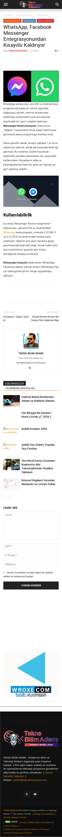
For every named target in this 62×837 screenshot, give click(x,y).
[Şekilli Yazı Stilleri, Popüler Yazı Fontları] (11, 448)
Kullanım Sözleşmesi (13, 832)
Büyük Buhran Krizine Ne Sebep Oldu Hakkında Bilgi (45, 318)
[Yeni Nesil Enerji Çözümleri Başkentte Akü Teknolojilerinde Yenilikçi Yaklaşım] (11, 464)
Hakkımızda (33, 822)
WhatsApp (9, 232)
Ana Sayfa (8, 15)
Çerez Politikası (31, 829)
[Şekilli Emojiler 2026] (11, 432)
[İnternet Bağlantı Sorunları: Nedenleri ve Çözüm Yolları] (11, 484)
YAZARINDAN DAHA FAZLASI (20, 388)
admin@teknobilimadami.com (30, 780)
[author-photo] (31, 348)
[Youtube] (35, 794)
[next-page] (11, 496)
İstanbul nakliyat (10, 817)
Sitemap (44, 829)
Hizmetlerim (46, 822)
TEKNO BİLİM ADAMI (18, 50)
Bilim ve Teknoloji (45, 21)
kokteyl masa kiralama (44, 813)
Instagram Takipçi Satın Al (16, 318)
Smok (22, 817)
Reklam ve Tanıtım (13, 829)
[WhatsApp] (40, 63)
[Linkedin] (32, 63)
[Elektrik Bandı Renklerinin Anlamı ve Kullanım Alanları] (11, 401)
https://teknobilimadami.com (31, 358)
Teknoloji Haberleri (24, 15)
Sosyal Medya (42, 15)
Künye (23, 822)
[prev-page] (5, 496)
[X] (24, 63)
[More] (47, 63)
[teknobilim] (31, 738)
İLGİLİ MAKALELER (14, 383)
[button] (5, 4)
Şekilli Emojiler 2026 (34, 428)
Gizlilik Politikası (10, 825)
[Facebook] (17, 63)
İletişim (28, 832)
